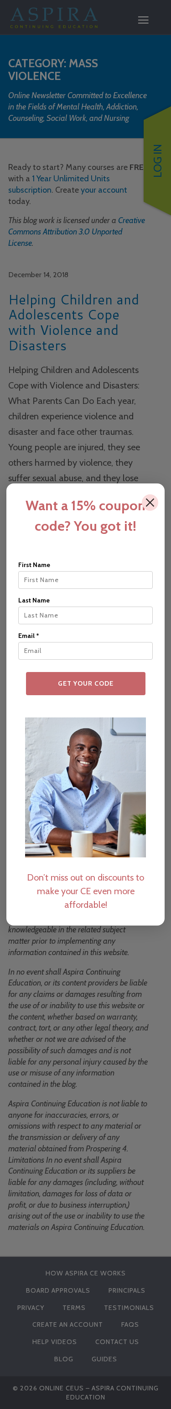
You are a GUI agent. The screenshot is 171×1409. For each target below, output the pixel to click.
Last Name (34, 600)
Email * (28, 636)
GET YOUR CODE (86, 683)
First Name (34, 565)
